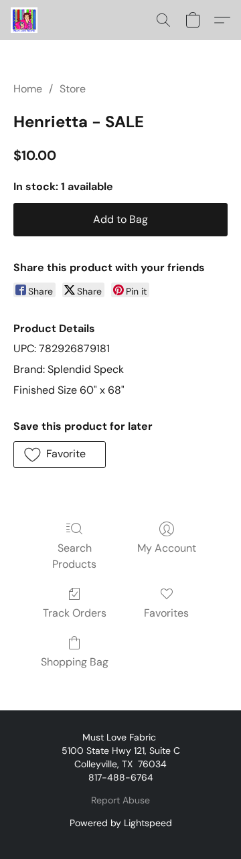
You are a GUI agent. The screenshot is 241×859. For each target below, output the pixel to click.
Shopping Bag (74, 662)
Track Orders (74, 613)
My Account (166, 548)
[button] (25, 20)
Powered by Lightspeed (121, 823)
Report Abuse (120, 800)
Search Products (74, 556)
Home (27, 89)
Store (73, 89)
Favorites (166, 613)
